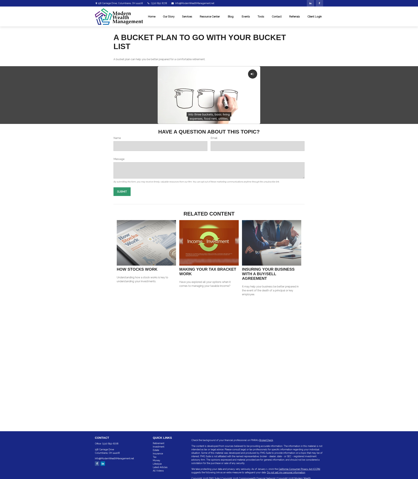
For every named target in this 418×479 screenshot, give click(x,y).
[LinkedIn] (310, 3)
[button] (152, 16)
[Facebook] (319, 3)
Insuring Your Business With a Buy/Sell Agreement (268, 274)
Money (156, 460)
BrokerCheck (266, 440)
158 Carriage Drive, (120, 3)
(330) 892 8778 (159, 3)
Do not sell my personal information (286, 472)
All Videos (158, 470)
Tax (154, 457)
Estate (156, 450)
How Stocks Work (137, 269)
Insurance (158, 453)
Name (117, 138)
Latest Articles (160, 467)
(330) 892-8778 (110, 443)
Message (118, 159)
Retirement (158, 443)
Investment (158, 446)
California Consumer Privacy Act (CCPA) (299, 469)
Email (214, 138)
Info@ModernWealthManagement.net (194, 3)
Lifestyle (157, 464)
